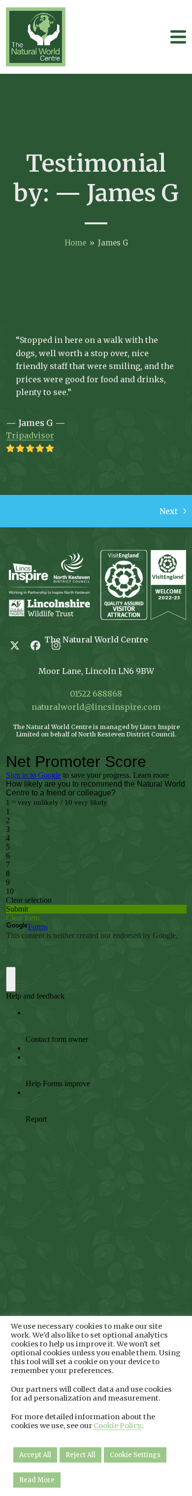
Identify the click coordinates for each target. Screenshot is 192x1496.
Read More (37, 1480)
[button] (178, 36)
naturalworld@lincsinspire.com (96, 707)
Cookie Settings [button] (135, 1455)
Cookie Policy (117, 1425)
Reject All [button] (80, 1455)
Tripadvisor (30, 435)
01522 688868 (96, 694)
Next (169, 512)
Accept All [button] (35, 1455)
